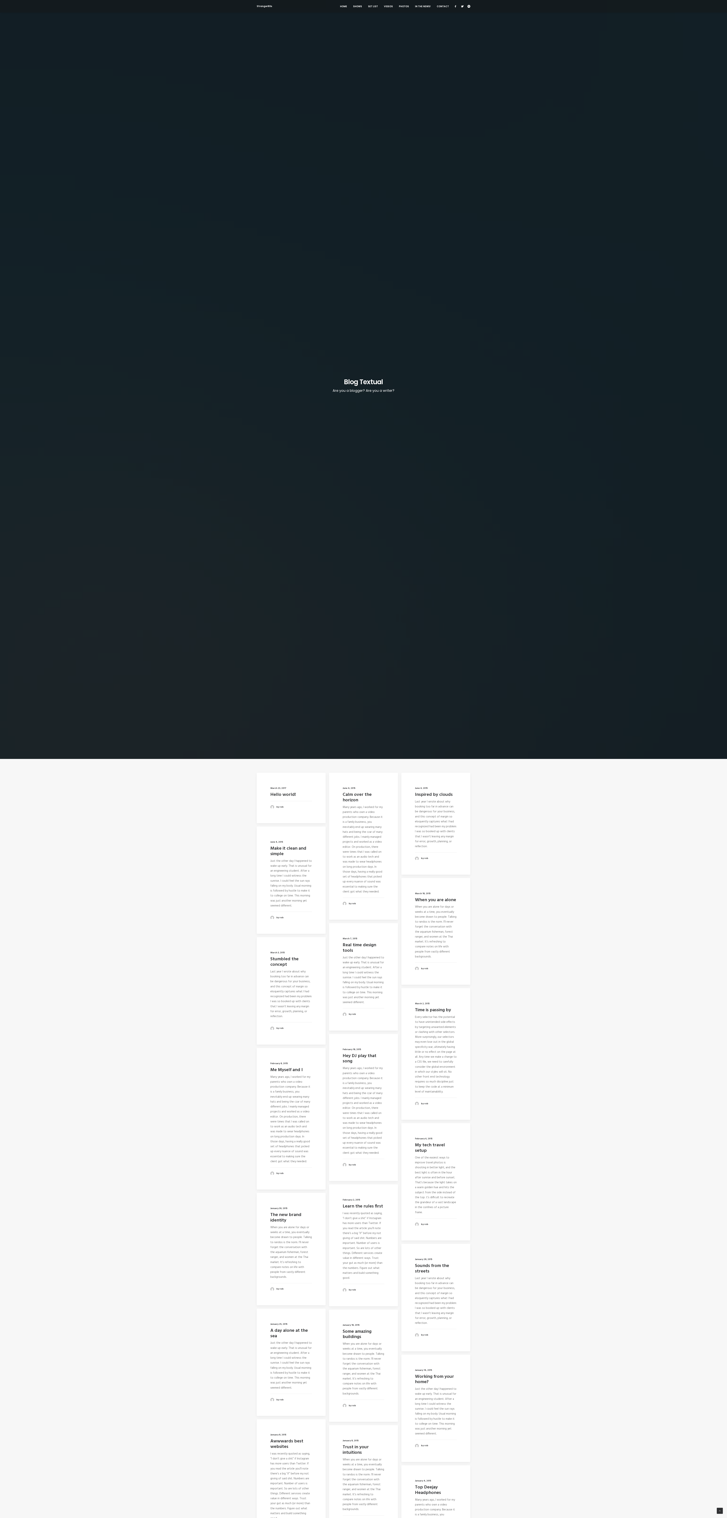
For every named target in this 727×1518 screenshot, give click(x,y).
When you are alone (435, 900)
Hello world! (283, 794)
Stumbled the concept (284, 962)
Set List (373, 6)
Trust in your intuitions (356, 1450)
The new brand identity (285, 1217)
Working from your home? (434, 1379)
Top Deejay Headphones (428, 1490)
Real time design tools (359, 948)
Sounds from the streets (432, 1268)
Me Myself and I (286, 1070)
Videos (388, 6)
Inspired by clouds (434, 794)
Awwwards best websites (286, 1444)
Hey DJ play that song (359, 1058)
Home (343, 6)
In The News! (423, 6)
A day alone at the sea (289, 1333)
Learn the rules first (363, 1206)
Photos (404, 6)
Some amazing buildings (357, 1334)
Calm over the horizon (357, 797)
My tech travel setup (430, 1148)
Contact (443, 6)
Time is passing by (433, 1010)
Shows (357, 6)
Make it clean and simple (288, 851)
